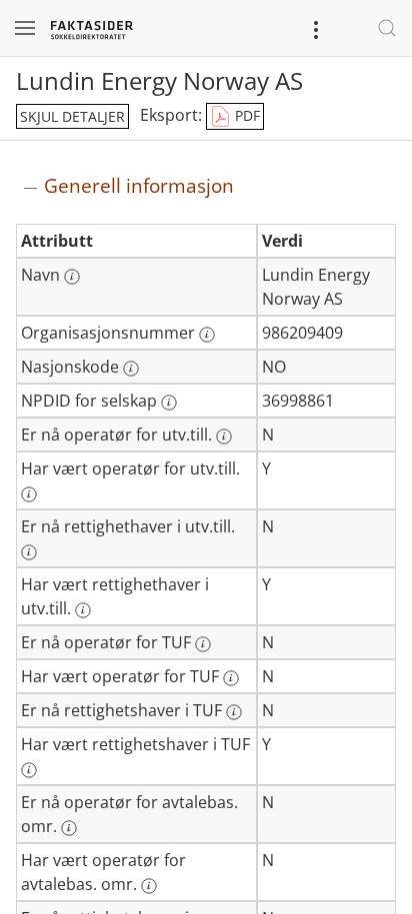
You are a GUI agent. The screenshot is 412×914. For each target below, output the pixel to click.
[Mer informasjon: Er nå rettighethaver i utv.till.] (29, 552)
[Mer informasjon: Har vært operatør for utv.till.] (29, 494)
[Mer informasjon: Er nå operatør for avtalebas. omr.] (69, 828)
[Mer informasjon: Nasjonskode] (131, 369)
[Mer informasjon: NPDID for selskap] (169, 403)
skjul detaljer (72, 116)
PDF (245, 115)
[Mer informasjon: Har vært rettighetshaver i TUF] (29, 770)
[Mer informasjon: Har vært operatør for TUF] (231, 678)
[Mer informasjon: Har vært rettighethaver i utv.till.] (83, 610)
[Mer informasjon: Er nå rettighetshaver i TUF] (234, 712)
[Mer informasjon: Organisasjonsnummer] (207, 335)
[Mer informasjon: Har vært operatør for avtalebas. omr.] (149, 886)
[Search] (387, 28)
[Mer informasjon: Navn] (72, 277)
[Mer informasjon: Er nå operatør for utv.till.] (224, 437)
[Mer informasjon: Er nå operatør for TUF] (203, 644)
